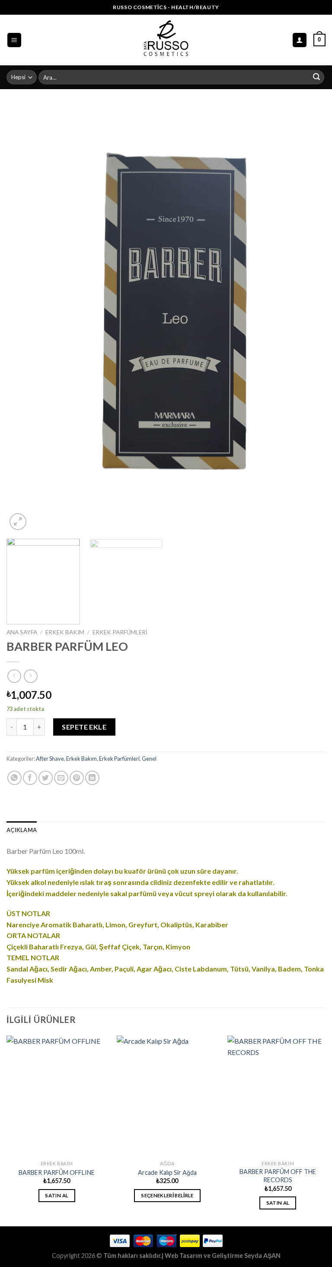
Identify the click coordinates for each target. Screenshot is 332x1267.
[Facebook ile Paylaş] (30, 778)
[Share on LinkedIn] (92, 778)
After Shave (50, 758)
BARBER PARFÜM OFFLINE (57, 1172)
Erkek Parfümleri (120, 632)
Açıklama (21, 829)
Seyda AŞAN (262, 1255)
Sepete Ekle (84, 727)
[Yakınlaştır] (18, 521)
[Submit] (316, 77)
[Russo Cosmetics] (166, 40)
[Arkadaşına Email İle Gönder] (61, 778)
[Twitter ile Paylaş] (45, 778)
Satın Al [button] (56, 1195)
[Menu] (14, 40)
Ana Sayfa (21, 632)
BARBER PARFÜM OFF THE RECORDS (277, 1175)
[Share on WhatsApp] (14, 778)
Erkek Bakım (64, 632)
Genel (149, 758)
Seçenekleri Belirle (167, 1195)
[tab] (21, 830)
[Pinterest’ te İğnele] (77, 778)
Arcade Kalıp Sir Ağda (167, 1172)
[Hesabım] (300, 40)
